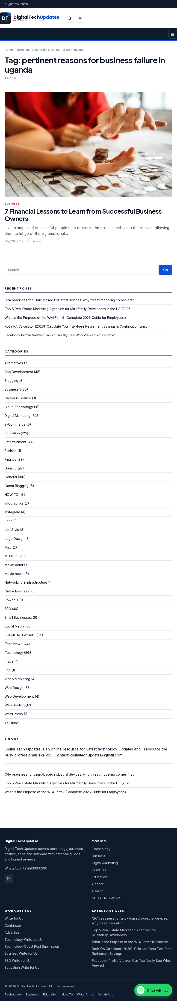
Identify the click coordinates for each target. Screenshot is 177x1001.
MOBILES (11, 556)
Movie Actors (15, 565)
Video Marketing (17, 679)
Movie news (14, 574)
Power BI (11, 600)
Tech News (13, 644)
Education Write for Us (22, 967)
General (11, 477)
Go (165, 270)
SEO (8, 609)
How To (67, 994)
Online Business (17, 591)
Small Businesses (18, 617)
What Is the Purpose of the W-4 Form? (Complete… (131, 942)
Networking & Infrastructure (26, 582)
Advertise (12, 932)
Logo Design (14, 539)
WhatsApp (105, 994)
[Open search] (69, 18)
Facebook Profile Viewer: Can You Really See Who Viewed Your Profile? (60, 335)
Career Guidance (18, 398)
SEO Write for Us (17, 960)
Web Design (14, 688)
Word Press (14, 714)
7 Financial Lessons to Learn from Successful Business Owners (83, 214)
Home (9, 49)
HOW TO (11, 494)
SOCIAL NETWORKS (20, 635)
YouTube (11, 723)
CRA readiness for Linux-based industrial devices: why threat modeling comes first (69, 300)
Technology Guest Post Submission (32, 946)
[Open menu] (172, 34)
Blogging (11, 380)
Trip (8, 670)
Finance (11, 459)
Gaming (11, 468)
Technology (14, 652)
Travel (9, 661)
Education (12, 433)
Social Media (14, 626)
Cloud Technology (19, 407)
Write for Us (14, 918)
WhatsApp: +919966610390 (26, 868)
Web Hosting (15, 705)
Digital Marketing (17, 416)
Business (12, 204)
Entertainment (15, 442)
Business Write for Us (21, 953)
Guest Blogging (17, 486)
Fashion (11, 451)
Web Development (19, 696)
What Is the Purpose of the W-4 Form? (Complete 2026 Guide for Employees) (65, 318)
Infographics (14, 503)
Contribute (13, 925)
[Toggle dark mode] (80, 18)
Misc (8, 547)
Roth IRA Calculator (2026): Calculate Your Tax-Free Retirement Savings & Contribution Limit (76, 326)
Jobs (8, 521)
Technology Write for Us (23, 939)
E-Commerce (15, 424)
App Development (19, 372)
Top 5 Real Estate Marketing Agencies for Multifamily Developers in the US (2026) (68, 309)
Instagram (12, 512)
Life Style (12, 530)
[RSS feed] (9, 879)
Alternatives (14, 363)
